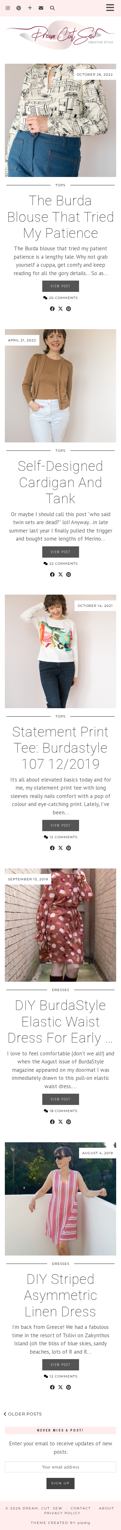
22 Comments (63, 563)
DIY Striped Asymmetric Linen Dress (60, 1295)
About (106, 1508)
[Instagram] (8, 8)
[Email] (41, 8)
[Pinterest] (18, 8)
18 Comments (62, 1111)
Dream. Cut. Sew (43, 1508)
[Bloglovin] (30, 8)
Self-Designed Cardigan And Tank (60, 482)
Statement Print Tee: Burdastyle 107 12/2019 (60, 748)
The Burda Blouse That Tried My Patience (60, 217)
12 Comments (62, 837)
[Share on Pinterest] (69, 309)
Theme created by (60, 1523)
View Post (61, 286)
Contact (81, 1508)
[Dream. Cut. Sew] (60, 31)
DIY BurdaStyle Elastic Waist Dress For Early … (60, 1021)
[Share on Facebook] (52, 309)
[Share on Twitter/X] (60, 309)
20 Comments (63, 298)
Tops (60, 185)
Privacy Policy (62, 1513)
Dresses (60, 990)
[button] (112, 8)
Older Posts (24, 1413)
